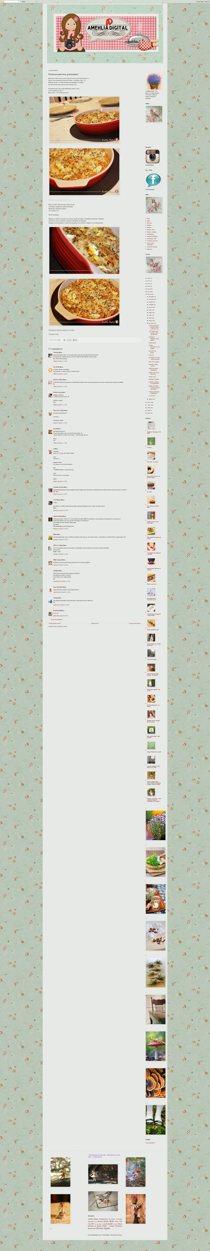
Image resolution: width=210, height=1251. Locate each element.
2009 (148, 407)
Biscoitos (149, 223)
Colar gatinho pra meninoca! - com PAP (154, 553)
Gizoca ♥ (151, 355)
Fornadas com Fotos (152, 241)
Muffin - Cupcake (108, 1226)
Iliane (54, 534)
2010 (148, 405)
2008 (148, 410)
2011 (148, 402)
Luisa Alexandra (58, 587)
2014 (148, 289)
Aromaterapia (103, 1219)
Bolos (148, 221)
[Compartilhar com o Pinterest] (76, 340)
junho (150, 312)
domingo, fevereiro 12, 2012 (60, 510)
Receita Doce (92, 1228)
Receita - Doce (151, 229)
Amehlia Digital (93, 1219)
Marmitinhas (150, 234)
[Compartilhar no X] (72, 340)
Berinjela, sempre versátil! (153, 365)
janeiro (151, 399)
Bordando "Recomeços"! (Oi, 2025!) (154, 432)
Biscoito (100, 1221)
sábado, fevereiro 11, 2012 (60, 361)
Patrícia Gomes (57, 392)
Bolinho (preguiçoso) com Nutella (154, 346)
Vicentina (56, 352)
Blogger (120, 1235)
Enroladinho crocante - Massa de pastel (154, 358)
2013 (148, 291)
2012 (148, 294)
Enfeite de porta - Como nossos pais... (152, 522)
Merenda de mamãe (154, 379)
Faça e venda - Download (151, 243)
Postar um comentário (56, 619)
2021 (148, 281)
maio (150, 315)
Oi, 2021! (149, 447)
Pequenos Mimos (58, 379)
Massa (120, 1224)
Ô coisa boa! (152, 396)
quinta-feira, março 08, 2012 (60, 615)
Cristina (55, 598)
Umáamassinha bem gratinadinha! (154, 392)
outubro (151, 302)
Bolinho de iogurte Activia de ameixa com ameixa (154, 387)
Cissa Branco (57, 500)
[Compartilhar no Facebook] (74, 340)
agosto (151, 307)
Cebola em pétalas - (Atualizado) (154, 369)
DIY (93, 1224)
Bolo (112, 1221)
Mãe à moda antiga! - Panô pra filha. (153, 736)
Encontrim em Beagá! (152, 351)
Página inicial (94, 623)
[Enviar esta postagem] (64, 340)
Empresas (149, 249)
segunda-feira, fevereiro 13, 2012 (61, 581)
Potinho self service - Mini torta (154, 373)
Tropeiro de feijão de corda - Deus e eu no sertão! (153, 766)
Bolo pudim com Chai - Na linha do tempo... (153, 476)
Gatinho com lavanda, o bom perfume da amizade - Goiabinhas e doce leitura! (154, 800)
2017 (148, 283)
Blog (148, 218)
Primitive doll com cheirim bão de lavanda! (153, 721)
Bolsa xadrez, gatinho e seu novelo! (153, 690)
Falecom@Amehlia (152, 247)
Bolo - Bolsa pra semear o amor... (153, 506)
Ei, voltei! (149, 492)
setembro (151, 304)
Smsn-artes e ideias (58, 410)
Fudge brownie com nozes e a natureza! (154, 569)
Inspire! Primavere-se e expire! (154, 752)
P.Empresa (118, 1226)
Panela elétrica (152, 343)
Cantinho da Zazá (58, 487)
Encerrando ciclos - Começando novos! (151, 599)
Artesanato (91, 1221)
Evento (96, 1224)
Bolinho (106, 1221)
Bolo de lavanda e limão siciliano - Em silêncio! (153, 674)
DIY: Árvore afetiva (154, 362)
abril (150, 318)
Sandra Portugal (58, 516)
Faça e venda (102, 1224)
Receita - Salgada (151, 232)
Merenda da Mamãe (152, 236)
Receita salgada (103, 1228)
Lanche (109, 1223)
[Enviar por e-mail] (68, 340)
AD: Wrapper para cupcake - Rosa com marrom (153, 332)
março (150, 320)
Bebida (95, 1221)
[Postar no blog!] (70, 340)
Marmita (115, 1224)
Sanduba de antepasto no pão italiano (154, 338)
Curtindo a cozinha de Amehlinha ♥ (154, 382)
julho (150, 310)
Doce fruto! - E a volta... (152, 462)
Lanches (149, 227)
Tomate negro (152, 377)
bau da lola (56, 367)
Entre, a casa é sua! (151, 584)
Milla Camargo (57, 560)
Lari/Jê (55, 429)
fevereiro (151, 323)
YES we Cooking (58, 545)
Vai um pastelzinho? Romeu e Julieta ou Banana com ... (154, 327)
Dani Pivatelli (57, 610)
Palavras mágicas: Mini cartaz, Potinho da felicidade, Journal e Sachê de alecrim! (154, 783)
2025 (148, 278)
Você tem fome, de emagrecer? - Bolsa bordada (154, 614)
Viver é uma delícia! (152, 659)
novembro (152, 299)
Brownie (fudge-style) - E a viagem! (153, 705)
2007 (148, 413)
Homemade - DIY (152, 238)
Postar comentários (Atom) (60, 626)
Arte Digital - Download (115, 1219)
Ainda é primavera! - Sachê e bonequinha (154, 644)
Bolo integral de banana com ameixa (154, 537)
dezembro (151, 296)
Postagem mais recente (55, 623)
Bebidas (149, 225)
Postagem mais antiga (134, 623)
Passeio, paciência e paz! (153, 629)
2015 (148, 286)
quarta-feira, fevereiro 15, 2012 (61, 605)
